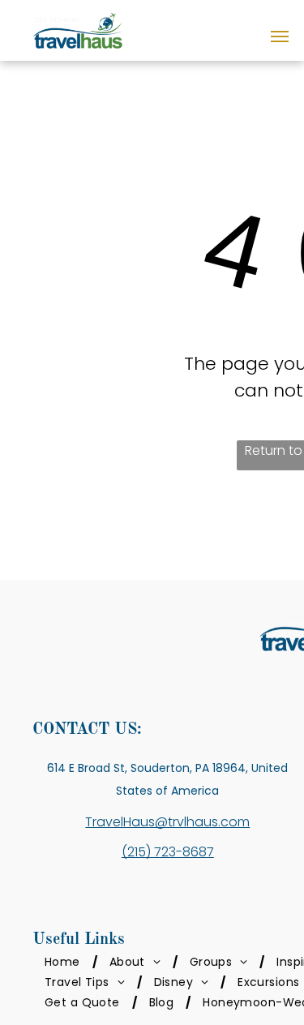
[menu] (279, 36)
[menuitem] (64, 962)
